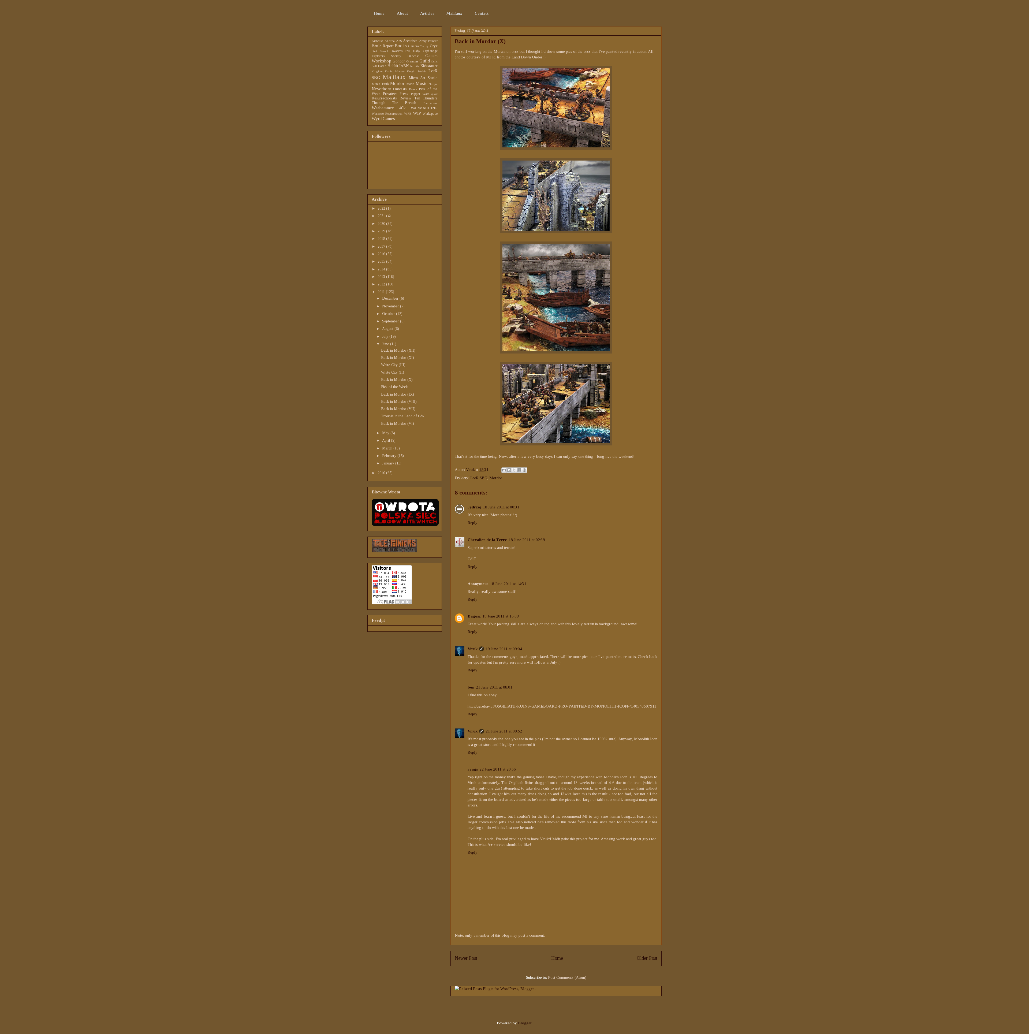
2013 (382, 277)
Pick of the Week (394, 387)
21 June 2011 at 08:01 (494, 687)
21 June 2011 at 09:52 (504, 731)
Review (405, 98)
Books (401, 45)
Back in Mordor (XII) (398, 350)
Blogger (524, 1023)
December (391, 298)
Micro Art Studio (423, 78)
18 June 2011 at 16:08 (500, 616)
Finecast (413, 56)
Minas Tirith (380, 84)
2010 (382, 473)
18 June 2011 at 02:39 (527, 540)
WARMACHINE (424, 108)
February (389, 456)
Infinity (414, 66)
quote (434, 93)
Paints (413, 89)
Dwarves (396, 51)
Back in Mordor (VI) (397, 424)
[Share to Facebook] (519, 470)
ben (471, 687)
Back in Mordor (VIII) (399, 402)
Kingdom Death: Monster (388, 71)
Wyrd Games (383, 118)
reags (473, 769)
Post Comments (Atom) (567, 977)
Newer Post (466, 958)
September (391, 321)
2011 (382, 292)
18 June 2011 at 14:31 (508, 584)
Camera (413, 46)
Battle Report (383, 46)
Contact (482, 13)
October (389, 314)
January (388, 463)
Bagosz (474, 616)
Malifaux (454, 13)
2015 (382, 261)
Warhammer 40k (389, 107)
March (387, 448)
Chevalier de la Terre (487, 540)
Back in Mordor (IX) (397, 394)
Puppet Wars (420, 94)
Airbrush (377, 41)
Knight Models (416, 71)
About (402, 13)
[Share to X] (514, 470)
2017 (382, 246)
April (386, 440)
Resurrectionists (384, 98)
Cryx (434, 46)
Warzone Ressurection (387, 114)
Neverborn (381, 88)
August (388, 329)
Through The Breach (394, 103)
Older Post (647, 958)
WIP (417, 113)
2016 (382, 254)
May (386, 433)
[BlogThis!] (509, 470)
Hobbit (392, 66)
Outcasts (400, 89)
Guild (424, 61)
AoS (399, 41)
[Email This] (504, 470)
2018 (382, 239)
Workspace (430, 114)
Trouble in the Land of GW (402, 416)
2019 (382, 231)
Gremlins (412, 61)
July (385, 336)
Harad (382, 66)
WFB (408, 114)
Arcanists (410, 41)
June (386, 344)
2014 (382, 269)
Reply (473, 522)
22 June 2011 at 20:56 (497, 769)
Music (421, 83)
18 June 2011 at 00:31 (501, 507)
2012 (382, 284)
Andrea (390, 41)
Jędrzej (474, 507)
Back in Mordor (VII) (398, 409)
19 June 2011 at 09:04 (504, 649)
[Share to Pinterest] (524, 470)
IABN (404, 66)
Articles (427, 13)
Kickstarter (429, 66)
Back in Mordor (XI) (397, 358)
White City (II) (392, 372)
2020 (382, 224)
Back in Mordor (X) (397, 380)
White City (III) (393, 365)
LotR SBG (478, 478)
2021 (382, 216)
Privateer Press (395, 94)
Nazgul (433, 83)
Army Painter (428, 41)
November (391, 306)
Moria (410, 84)
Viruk (471, 469)
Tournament (430, 103)
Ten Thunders (426, 98)
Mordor (495, 478)
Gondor (399, 61)
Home (379, 13)
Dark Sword (380, 51)
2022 (382, 208)
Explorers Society (386, 56)
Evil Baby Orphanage (421, 51)
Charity (424, 46)
